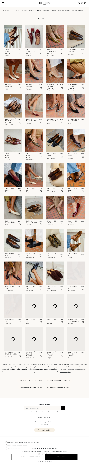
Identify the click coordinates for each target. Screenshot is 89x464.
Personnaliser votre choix (28, 457)
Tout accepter (61, 457)
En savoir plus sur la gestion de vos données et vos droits (44, 411)
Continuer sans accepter (44, 461)
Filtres (7, 10)
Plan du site (44, 424)
